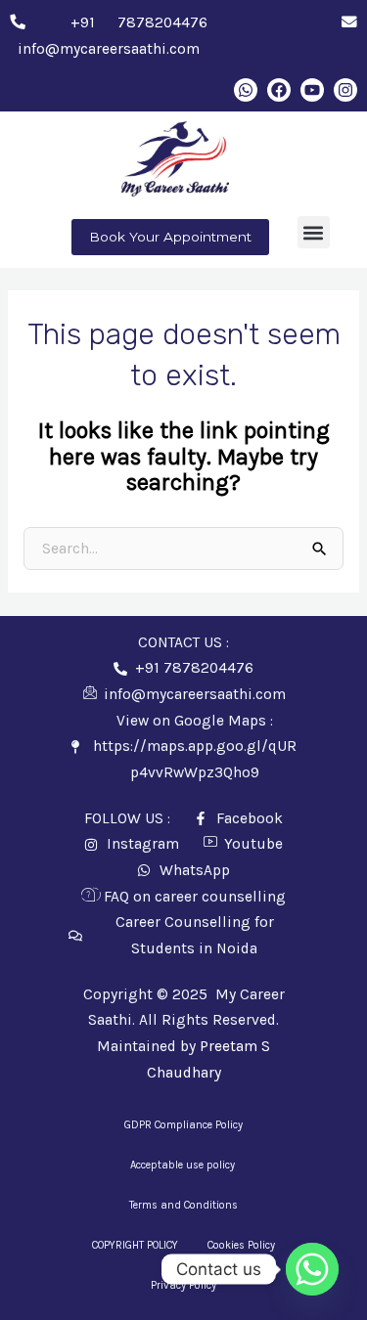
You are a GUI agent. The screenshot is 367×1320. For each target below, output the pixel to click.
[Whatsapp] (312, 1269)
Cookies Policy (241, 1245)
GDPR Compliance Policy (183, 1125)
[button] (314, 232)
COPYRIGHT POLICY (135, 1245)
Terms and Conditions (183, 1205)
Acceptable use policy (184, 1165)
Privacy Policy (183, 1285)
